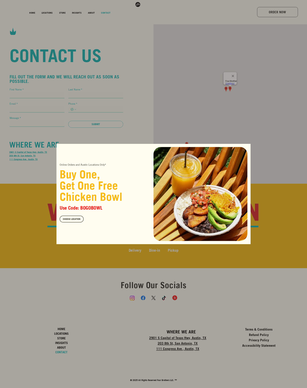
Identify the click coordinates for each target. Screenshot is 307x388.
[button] (243, 150)
